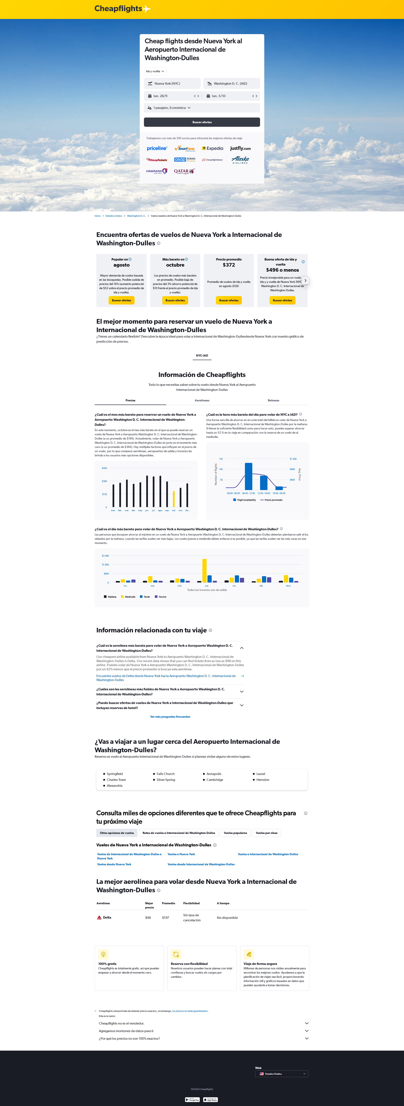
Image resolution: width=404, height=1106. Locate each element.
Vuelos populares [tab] (235, 833)
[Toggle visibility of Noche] (160, 596)
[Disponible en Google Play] (192, 1100)
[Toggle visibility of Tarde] (145, 596)
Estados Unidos (114, 215)
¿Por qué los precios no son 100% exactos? (129, 1039)
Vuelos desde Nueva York (114, 864)
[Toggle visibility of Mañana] (110, 596)
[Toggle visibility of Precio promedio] (271, 499)
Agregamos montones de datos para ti (126, 1031)
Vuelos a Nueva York (181, 854)
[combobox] (155, 71)
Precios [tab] (130, 400)
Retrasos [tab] (273, 400)
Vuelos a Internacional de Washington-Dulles (268, 854)
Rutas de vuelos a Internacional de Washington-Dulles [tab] (179, 833)
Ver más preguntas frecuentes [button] (170, 716)
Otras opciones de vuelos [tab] (117, 833)
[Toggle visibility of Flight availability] (244, 499)
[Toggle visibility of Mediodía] (128, 596)
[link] (121, 300)
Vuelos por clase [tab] (267, 833)
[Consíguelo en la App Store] (210, 1100)
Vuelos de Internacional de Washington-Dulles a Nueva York (129, 856)
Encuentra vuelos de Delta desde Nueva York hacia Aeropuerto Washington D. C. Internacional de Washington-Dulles (166, 678)
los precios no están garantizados (189, 1011)
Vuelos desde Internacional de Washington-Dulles (201, 864)
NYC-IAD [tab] (202, 355)
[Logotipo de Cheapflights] (118, 9)
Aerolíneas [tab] (202, 400)
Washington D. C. (136, 215)
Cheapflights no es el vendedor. (121, 1023)
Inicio (98, 215)
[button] (170, 96)
